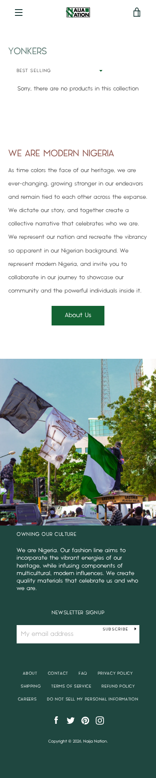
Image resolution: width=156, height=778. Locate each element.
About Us (78, 315)
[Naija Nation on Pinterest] (85, 720)
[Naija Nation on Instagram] (100, 720)
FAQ (83, 673)
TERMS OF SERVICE (71, 686)
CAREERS (27, 699)
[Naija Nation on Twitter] (71, 720)
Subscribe (115, 629)
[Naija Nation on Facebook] (56, 720)
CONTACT (58, 673)
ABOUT (30, 673)
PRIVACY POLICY (115, 673)
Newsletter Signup (78, 612)
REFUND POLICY (118, 686)
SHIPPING (31, 686)
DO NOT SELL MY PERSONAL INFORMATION (92, 699)
